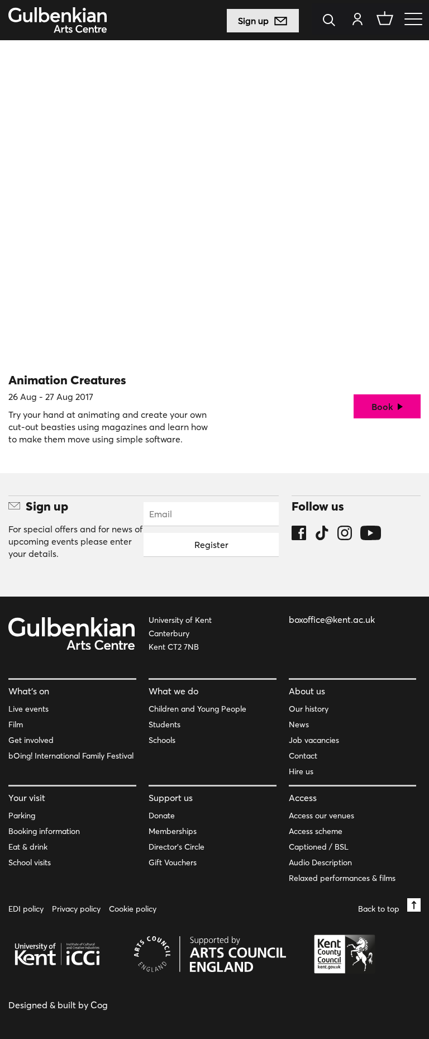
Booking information (44, 831)
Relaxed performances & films (342, 878)
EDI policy (26, 909)
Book (383, 406)
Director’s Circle (176, 847)
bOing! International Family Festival (71, 756)
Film (15, 724)
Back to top (380, 908)
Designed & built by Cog (58, 1005)
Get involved (31, 740)
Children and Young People (197, 709)
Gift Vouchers (173, 862)
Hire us (301, 771)
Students (164, 724)
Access (303, 797)
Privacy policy (76, 909)
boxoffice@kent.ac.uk (332, 619)
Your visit (26, 797)
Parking (21, 816)
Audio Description (320, 862)
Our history (308, 709)
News (299, 724)
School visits (29, 862)
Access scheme (315, 831)
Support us (171, 797)
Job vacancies (314, 740)
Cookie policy (132, 909)
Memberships (173, 831)
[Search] (332, 21)
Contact (303, 756)
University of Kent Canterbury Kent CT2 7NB (180, 633)
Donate (162, 816)
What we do (173, 691)
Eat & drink (27, 847)
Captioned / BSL (319, 847)
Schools (162, 740)
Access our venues (321, 816)
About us (307, 691)
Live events (28, 709)
